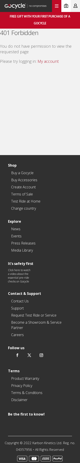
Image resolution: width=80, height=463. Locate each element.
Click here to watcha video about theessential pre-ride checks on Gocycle (19, 275)
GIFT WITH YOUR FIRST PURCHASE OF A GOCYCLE (40, 20)
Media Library (22, 250)
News (15, 229)
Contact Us (20, 301)
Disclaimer (19, 399)
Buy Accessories (24, 179)
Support (17, 308)
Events (16, 236)
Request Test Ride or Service (33, 315)
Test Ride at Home (25, 201)
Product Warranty (25, 378)
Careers (17, 334)
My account (48, 61)
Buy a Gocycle (22, 172)
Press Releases (23, 243)
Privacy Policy (21, 385)
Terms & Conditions (26, 392)
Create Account (23, 187)
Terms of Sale (22, 194)
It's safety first (20, 263)
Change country (23, 208)
